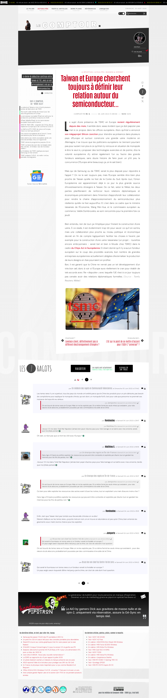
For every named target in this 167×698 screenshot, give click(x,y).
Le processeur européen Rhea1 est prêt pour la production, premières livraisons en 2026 (37, 117)
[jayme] (33, 689)
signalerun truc (123, 368)
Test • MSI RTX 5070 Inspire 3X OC (100, 665)
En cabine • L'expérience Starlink (100, 657)
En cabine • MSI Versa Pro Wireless (100, 655)
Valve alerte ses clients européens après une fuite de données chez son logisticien (36, 139)
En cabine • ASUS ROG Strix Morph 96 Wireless (105, 642)
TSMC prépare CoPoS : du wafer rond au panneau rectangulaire (35, 156)
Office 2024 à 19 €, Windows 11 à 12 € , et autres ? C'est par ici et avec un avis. (51, 670)
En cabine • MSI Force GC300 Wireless (102, 645)
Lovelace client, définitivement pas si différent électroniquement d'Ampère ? (82, 343)
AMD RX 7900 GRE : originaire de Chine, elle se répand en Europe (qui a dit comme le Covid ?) (37, 126)
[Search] (128, 14)
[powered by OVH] (26, 689)
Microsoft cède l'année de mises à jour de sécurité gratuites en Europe (35, 112)
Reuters (69, 280)
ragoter (80, 368)
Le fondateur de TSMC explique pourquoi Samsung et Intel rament (35, 152)
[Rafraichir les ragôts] (78, 380)
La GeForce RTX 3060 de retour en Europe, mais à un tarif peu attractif (36, 130)
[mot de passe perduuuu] (139, 57)
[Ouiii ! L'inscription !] (140, 38)
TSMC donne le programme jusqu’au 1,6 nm (35, 142)
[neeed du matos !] (63, 689)
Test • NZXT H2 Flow (95, 640)
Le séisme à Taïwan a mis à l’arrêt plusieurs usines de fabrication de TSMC (35, 108)
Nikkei (77, 280)
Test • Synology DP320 (96, 662)
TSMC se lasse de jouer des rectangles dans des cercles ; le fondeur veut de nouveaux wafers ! (36, 146)
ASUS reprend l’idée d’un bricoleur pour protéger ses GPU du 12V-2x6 (48, 662)
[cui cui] (40, 689)
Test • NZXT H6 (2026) (96, 637)
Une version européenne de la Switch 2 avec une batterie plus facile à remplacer (36, 134)
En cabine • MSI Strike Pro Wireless (101, 647)
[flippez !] (48, 689)
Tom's (136, 276)
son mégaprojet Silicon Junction (81, 134)
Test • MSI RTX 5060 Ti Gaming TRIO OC (103, 660)
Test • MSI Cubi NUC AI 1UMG (98, 650)
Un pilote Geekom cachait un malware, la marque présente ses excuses (49, 660)
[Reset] (144, 14)
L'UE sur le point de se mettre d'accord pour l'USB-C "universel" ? (123, 343)
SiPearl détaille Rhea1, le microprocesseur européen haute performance (35, 121)
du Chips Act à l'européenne (85, 248)
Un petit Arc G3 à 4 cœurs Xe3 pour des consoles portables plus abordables (51, 640)
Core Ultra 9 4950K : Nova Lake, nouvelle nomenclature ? (43, 655)
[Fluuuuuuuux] (55, 689)
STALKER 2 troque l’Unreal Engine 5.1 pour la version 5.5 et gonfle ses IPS (49, 647)
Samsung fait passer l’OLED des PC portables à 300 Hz (43, 637)
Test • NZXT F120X (94, 652)
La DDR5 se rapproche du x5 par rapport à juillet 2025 (43, 657)
